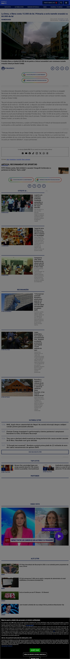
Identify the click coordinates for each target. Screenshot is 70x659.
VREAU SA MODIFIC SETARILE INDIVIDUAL (35, 654)
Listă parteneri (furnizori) (6, 646)
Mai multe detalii (30, 625)
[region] (35, 638)
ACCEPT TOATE (35, 650)
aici (54, 631)
